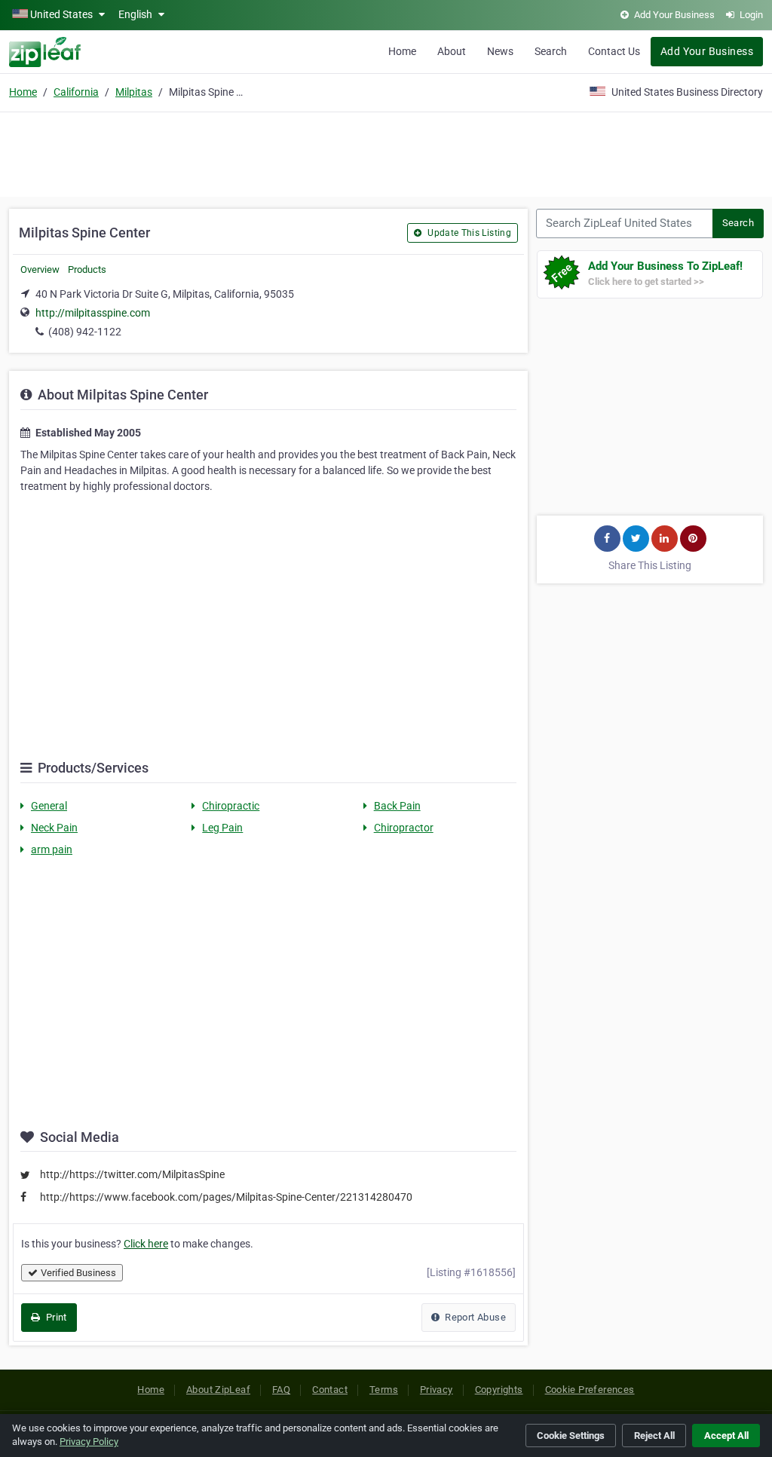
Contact (330, 1389)
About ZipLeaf (218, 1389)
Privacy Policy (89, 1441)
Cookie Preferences (590, 1389)
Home (402, 51)
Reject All (654, 1435)
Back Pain (397, 806)
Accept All (726, 1435)
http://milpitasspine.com (92, 313)
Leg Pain (222, 828)
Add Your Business (706, 51)
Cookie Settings (571, 1435)
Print (54, 1317)
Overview (40, 269)
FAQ (281, 1389)
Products (87, 269)
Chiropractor (403, 828)
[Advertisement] (386, 152)
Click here (146, 1244)
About (451, 51)
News (500, 51)
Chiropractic (230, 806)
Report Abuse (474, 1317)
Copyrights (499, 1389)
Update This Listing (468, 233)
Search (551, 51)
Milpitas (133, 92)
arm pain (51, 849)
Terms (383, 1389)
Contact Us (614, 51)
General (49, 806)
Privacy (436, 1389)
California (76, 92)
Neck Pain (54, 828)
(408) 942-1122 (84, 332)
